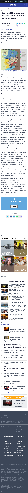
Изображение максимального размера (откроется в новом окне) (14, 71)
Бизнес (19, 439)
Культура (19, 441)
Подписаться (14, 206)
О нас (19, 426)
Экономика (20, 455)
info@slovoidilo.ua (14, 462)
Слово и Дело (3, 9)
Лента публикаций (11, 9)
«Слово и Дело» (11, 417)
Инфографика (14, 397)
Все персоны (8, 455)
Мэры (6, 454)
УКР (22, 4)
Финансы (20, 454)
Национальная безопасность (20, 9)
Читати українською (6, 29)
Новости (5, 325)
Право (19, 452)
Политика (20, 450)
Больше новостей (13, 393)
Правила (19, 431)
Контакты (18, 429)
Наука (18, 443)
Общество (20, 448)
